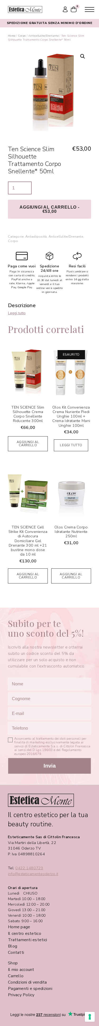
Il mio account (21, 970)
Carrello (15, 976)
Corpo (22, 36)
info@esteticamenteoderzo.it (33, 873)
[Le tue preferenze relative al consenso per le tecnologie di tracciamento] (90, 1017)
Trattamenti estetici (27, 940)
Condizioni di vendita (27, 982)
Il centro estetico (24, 933)
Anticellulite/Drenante (43, 36)
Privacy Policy (21, 995)
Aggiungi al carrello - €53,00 (49, 209)
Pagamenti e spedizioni (30, 988)
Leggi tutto (17, 313)
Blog (12, 946)
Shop (13, 963)
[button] (82, 56)
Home (11, 36)
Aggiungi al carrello (28, 444)
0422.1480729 (29, 868)
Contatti (16, 952)
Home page (19, 927)
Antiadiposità (36, 236)
